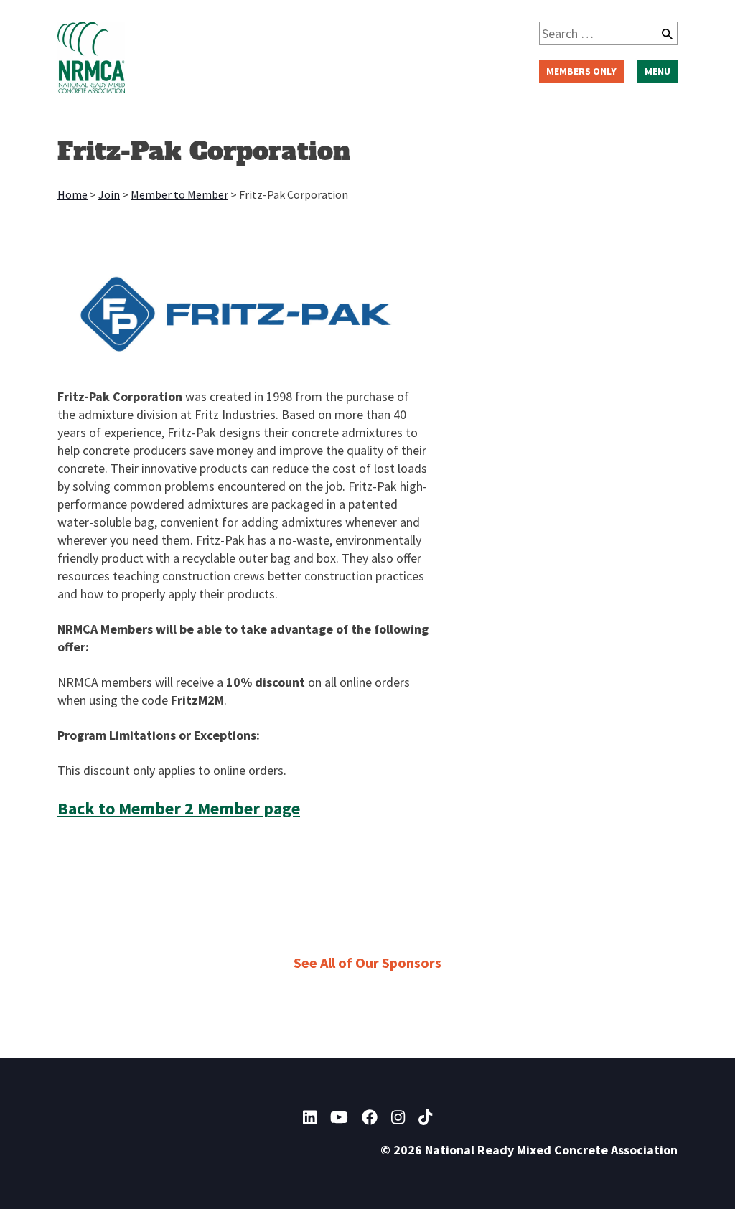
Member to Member (179, 194)
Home (72, 194)
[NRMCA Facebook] (370, 1117)
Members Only (581, 71)
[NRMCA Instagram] (398, 1117)
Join (109, 194)
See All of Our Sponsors (367, 963)
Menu (657, 71)
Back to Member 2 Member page (178, 808)
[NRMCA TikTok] (425, 1117)
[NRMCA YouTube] (339, 1117)
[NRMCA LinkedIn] (310, 1117)
